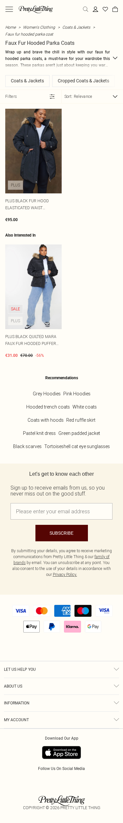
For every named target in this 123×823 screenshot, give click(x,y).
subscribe (61, 533)
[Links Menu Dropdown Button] (9, 9)
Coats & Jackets (76, 27)
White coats (84, 407)
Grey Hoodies (47, 394)
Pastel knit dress (39, 433)
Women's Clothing (39, 27)
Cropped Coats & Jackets (83, 80)
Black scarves (27, 446)
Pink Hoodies (77, 394)
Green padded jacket (79, 433)
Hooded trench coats (48, 407)
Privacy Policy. (65, 574)
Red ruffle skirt (80, 420)
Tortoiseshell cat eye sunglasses (77, 446)
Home (10, 27)
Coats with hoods (46, 420)
